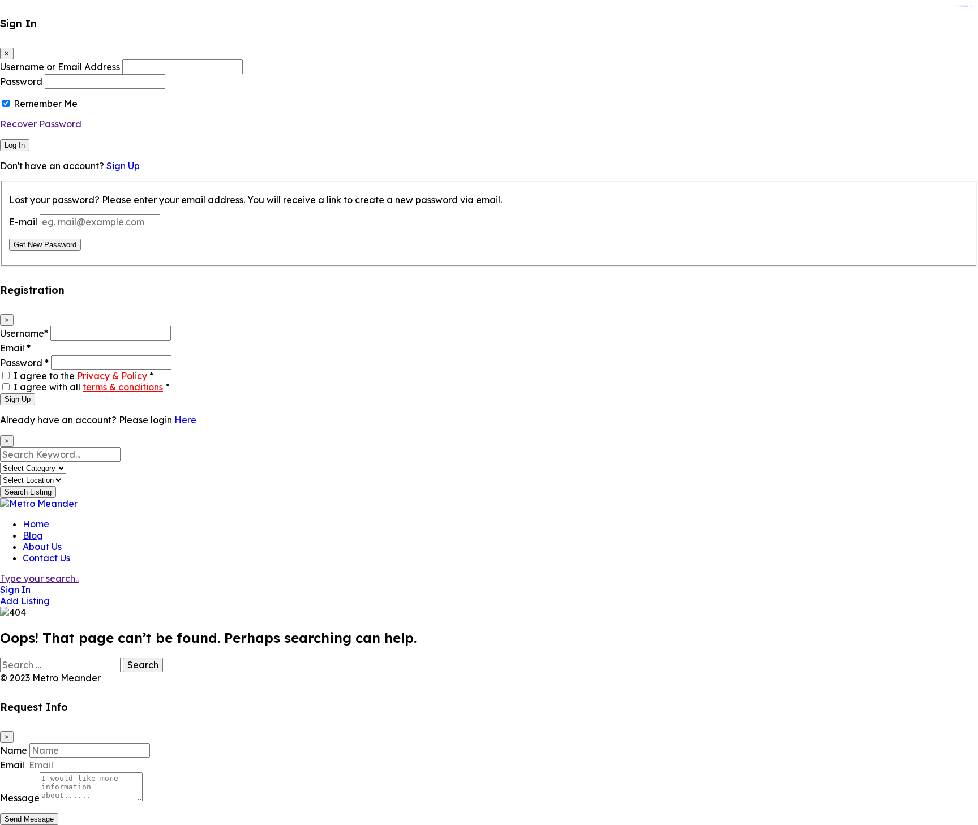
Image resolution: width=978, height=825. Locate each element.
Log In (15, 145)
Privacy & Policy (112, 375)
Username (24, 333)
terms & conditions (123, 387)
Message (20, 797)
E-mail (23, 221)
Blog (33, 535)
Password (21, 81)
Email (15, 348)
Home (36, 524)
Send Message (29, 819)
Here (185, 420)
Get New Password (45, 244)
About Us (42, 546)
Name (13, 750)
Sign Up (123, 165)
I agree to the (83, 375)
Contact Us (46, 558)
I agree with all (91, 387)
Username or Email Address (60, 66)
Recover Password (41, 124)
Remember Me (46, 103)
